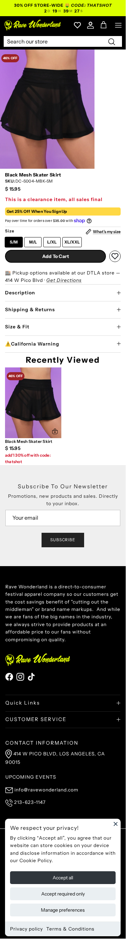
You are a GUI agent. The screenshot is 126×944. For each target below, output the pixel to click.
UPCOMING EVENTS (30, 777)
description (20, 293)
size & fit (17, 327)
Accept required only (63, 894)
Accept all (63, 878)
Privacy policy (26, 929)
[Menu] (118, 25)
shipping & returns (30, 309)
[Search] (112, 41)
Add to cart (55, 256)
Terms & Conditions (70, 929)
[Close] (116, 824)
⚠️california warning (32, 344)
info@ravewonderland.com (46, 790)
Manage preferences (63, 910)
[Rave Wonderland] (32, 25)
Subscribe (63, 539)
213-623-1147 (30, 802)
